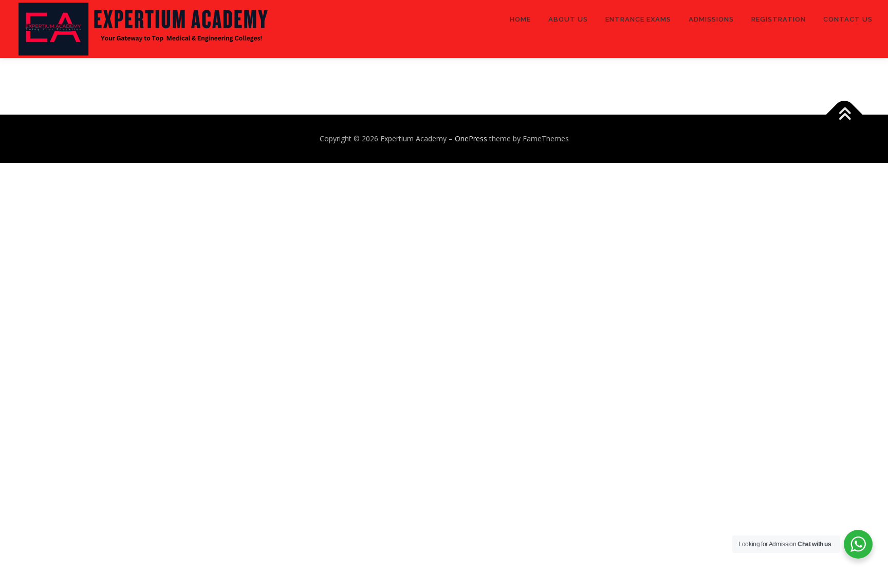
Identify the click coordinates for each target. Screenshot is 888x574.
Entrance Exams (638, 19)
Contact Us (848, 19)
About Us (568, 19)
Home (520, 19)
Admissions (711, 19)
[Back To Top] (844, 115)
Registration (778, 19)
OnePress (471, 138)
